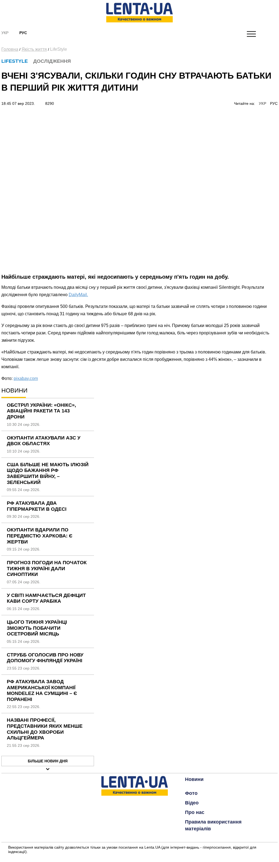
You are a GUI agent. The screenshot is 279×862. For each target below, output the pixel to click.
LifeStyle (58, 49)
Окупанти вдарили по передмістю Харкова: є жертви (39, 535)
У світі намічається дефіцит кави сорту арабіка (46, 598)
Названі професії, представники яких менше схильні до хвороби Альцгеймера (45, 729)
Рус (23, 33)
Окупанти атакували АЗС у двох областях (43, 441)
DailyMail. (78, 294)
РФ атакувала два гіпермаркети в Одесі (36, 506)
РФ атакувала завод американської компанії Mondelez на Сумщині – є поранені (42, 690)
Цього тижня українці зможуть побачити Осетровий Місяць (37, 628)
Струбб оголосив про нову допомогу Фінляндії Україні (45, 658)
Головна (9, 49)
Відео (192, 802)
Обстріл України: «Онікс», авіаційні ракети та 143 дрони (41, 411)
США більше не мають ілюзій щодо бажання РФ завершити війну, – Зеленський (48, 473)
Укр (4, 33)
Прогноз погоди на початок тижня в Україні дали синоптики (47, 568)
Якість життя (34, 49)
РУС (274, 103)
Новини (194, 779)
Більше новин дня (48, 761)
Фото (191, 793)
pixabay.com (26, 378)
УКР (262, 103)
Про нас (194, 812)
